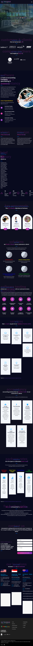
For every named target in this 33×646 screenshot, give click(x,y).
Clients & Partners (14, 625)
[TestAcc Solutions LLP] (6, 2)
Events (24, 627)
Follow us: (2, 644)
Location (24, 625)
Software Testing (14, 627)
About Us (13, 623)
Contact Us (24, 623)
